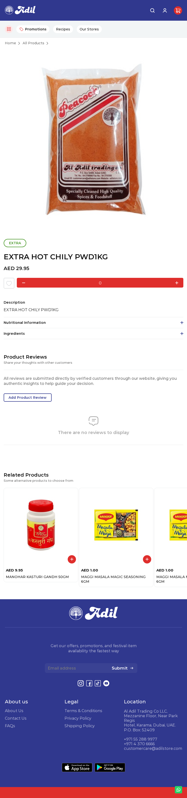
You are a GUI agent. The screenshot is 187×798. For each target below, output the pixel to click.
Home (10, 43)
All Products (33, 43)
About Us (14, 711)
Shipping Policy (80, 726)
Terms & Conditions (83, 711)
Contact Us (16, 718)
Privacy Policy (78, 718)
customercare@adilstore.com (153, 748)
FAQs (10, 726)
